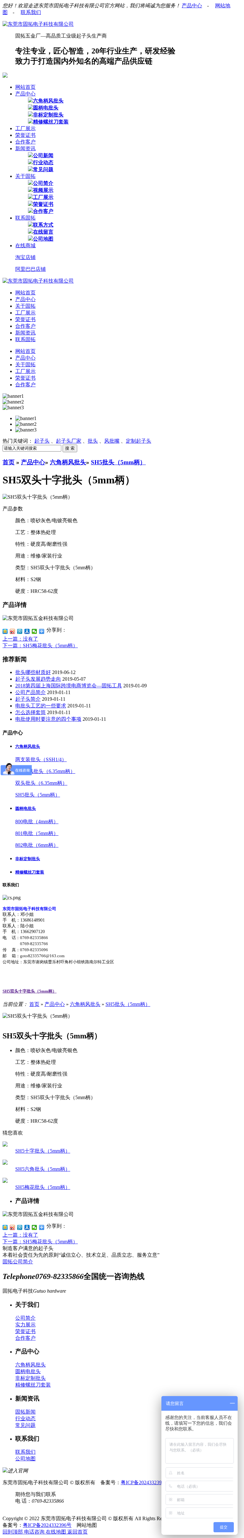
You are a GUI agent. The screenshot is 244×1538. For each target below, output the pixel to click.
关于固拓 (25, 176)
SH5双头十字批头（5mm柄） (30, 991)
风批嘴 (111, 441)
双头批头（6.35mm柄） (41, 783)
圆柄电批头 (45, 107)
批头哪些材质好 (33, 672)
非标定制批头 (48, 114)
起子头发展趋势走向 (38, 679)
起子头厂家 (68, 441)
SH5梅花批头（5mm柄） (42, 1187)
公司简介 (43, 183)
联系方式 (43, 225)
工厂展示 (25, 128)
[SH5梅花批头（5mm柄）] (5, 1181)
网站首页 (25, 87)
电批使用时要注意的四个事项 (48, 719)
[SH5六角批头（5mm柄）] (5, 1163)
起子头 (42, 441)
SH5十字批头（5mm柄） (42, 1151)
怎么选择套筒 (30, 712)
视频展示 (43, 190)
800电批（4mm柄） (36, 821)
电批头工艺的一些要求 (40, 705)
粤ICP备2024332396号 (145, 1482)
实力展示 (25, 1324)
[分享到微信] (34, 631)
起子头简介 (28, 699)
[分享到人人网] (27, 631)
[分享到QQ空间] (5, 631)
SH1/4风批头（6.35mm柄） (45, 771)
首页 (9, 462)
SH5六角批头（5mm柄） (42, 1169)
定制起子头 (138, 441)
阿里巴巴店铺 (30, 269)
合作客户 (25, 141)
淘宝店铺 (25, 257)
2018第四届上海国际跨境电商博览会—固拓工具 (68, 685)
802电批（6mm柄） (36, 845)
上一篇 (20, 639)
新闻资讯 (25, 148)
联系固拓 (25, 218)
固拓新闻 (25, 1412)
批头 (93, 441)
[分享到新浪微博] (12, 631)
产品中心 (192, 5)
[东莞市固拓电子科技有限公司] (38, 24)
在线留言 (43, 232)
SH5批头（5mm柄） (118, 462)
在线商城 (25, 245)
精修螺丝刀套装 (51, 121)
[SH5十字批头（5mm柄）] (5, 1145)
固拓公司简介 (18, 1261)
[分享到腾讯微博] (20, 631)
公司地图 (43, 239)
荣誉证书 (25, 135)
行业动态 (43, 162)
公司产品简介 (30, 692)
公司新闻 (43, 155)
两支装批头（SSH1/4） (41, 759)
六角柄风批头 (48, 100)
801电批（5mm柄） (36, 833)
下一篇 (40, 645)
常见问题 (43, 169)
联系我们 (31, 12)
